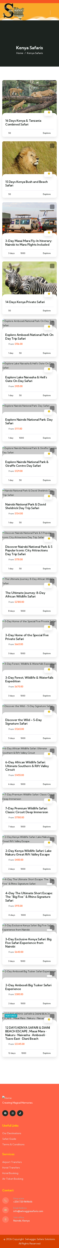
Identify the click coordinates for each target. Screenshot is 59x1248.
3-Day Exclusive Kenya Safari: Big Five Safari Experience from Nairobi (28, 942)
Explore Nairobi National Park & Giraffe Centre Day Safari (27, 463)
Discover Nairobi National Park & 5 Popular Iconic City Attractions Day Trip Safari (28, 550)
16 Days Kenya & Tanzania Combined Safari (23, 122)
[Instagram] (13, 1113)
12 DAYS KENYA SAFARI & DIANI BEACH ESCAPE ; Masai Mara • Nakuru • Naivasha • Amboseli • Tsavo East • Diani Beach (27, 1033)
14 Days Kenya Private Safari (25, 302)
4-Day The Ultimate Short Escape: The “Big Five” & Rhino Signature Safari (29, 896)
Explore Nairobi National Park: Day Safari (28, 421)
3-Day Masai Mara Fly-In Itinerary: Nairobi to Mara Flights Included (28, 242)
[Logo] (13, 12)
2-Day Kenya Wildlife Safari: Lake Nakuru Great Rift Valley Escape (28, 852)
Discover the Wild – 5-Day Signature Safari (23, 721)
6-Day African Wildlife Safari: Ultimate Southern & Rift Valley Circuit (27, 765)
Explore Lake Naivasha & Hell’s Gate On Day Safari (26, 379)
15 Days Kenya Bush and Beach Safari (26, 183)
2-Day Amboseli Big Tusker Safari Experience (28, 987)
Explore (47, 133)
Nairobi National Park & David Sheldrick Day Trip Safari (25, 506)
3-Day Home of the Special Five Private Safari (27, 637)
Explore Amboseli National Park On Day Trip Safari (29, 336)
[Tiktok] (20, 1113)
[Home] (7, 1098)
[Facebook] (5, 1113)
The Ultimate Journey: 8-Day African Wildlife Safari (25, 594)
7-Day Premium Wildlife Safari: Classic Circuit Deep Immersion (26, 810)
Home (19, 53)
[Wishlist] (52, 84)
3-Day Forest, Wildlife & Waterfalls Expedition (29, 679)
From (11, 344)
